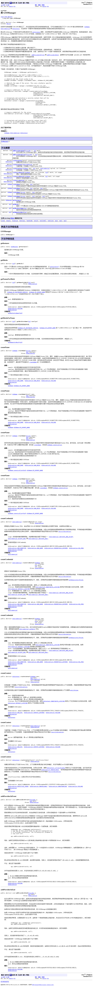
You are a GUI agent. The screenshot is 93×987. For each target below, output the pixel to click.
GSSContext (9, 161)
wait (56, 220)
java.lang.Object (6, 16)
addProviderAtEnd (18, 150)
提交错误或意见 (5, 981)
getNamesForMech (18, 212)
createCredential (18, 172)
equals (8, 220)
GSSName (25, 168)
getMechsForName (18, 208)
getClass (22, 220)
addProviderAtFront (19, 154)
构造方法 (11, 6)
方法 (14, 6)
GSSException (32, 284)
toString (50, 220)
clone (3, 220)
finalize (15, 220)
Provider (28, 150)
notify (36, 220)
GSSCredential (27, 164)
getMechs (16, 204)
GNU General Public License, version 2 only (43, 984)
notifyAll (43, 220)
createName (16, 184)
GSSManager (4, 141)
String (23, 192)
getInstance (17, 200)
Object (9, 23)
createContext (17, 160)
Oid (35, 150)
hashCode (29, 220)
